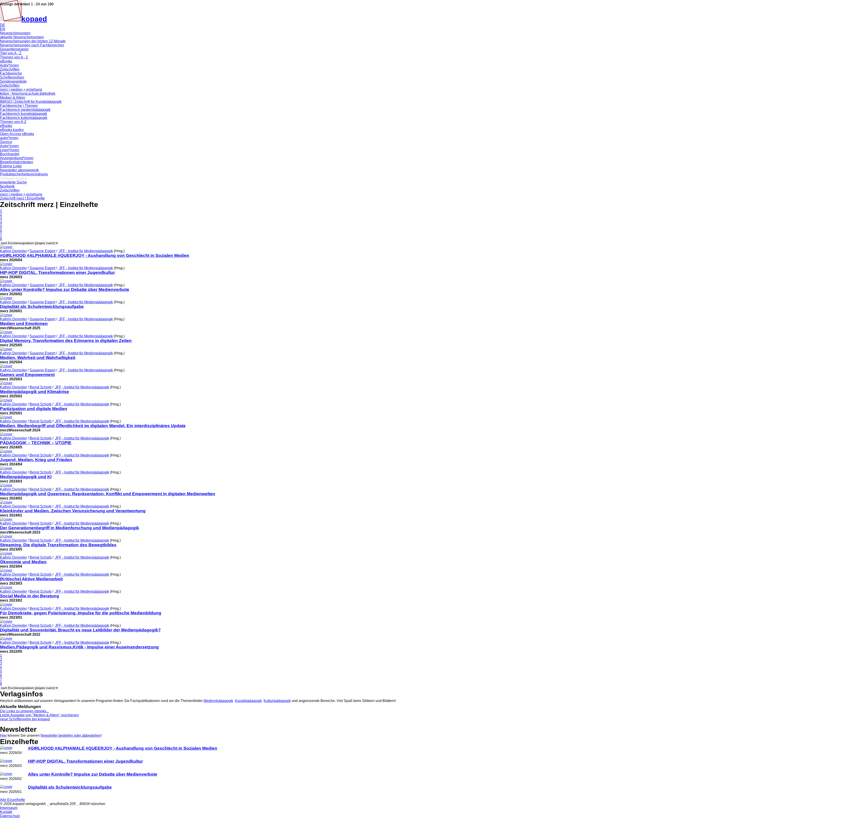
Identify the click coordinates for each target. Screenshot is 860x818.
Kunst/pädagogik (248, 701)
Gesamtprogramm (14, 49)
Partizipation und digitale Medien (33, 408)
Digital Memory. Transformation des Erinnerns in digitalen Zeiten (66, 340)
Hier (3, 735)
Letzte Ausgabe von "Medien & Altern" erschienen (39, 715)
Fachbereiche (11, 73)
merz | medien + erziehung (21, 89)
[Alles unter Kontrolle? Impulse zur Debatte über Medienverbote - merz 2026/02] (6, 774)
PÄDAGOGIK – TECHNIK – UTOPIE (35, 442)
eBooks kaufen (12, 130)
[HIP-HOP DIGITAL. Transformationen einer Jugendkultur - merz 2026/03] (6, 761)
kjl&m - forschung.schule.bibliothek (27, 93)
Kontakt (6, 812)
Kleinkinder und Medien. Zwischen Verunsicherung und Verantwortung (73, 510)
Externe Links (11, 166)
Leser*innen (9, 150)
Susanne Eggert (42, 251)
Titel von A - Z (11, 53)
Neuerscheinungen (15, 33)
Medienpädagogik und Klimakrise (34, 391)
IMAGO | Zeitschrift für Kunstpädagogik (31, 101)
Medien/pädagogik (218, 701)
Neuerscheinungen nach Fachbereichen (32, 45)
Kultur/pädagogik (277, 701)
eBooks (6, 61)
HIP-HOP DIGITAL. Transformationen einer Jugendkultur (57, 272)
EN (2, 29)
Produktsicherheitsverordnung (24, 174)
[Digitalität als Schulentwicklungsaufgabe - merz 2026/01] (6, 787)
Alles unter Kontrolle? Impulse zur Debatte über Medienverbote (64, 289)
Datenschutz (10, 816)
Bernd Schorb (41, 387)
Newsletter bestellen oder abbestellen (71, 735)
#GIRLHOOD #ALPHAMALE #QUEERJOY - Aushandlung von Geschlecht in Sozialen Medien (94, 255)
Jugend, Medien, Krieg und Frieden (36, 459)
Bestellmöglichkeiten (16, 162)
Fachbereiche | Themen (19, 106)
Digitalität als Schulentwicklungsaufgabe (42, 306)
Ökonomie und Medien (23, 562)
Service (6, 142)
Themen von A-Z (13, 122)
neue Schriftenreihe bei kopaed (25, 719)
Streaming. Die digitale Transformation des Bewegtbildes (58, 544)
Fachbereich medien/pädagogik (25, 110)
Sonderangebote (13, 81)
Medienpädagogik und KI (26, 476)
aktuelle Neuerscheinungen (22, 37)
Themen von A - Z (14, 57)
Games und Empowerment (27, 374)
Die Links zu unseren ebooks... (24, 711)
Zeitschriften (9, 69)
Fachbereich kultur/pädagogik (23, 118)
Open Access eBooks (17, 134)
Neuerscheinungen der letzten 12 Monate (33, 41)
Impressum (8, 808)
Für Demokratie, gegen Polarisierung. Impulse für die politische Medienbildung (80, 613)
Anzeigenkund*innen (16, 158)
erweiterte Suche (13, 182)
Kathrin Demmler (13, 251)
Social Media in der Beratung (29, 596)
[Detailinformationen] (6, 247)
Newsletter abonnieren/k (19, 170)
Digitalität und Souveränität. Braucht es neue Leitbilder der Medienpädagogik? (80, 630)
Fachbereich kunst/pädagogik (23, 114)
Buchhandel (9, 154)
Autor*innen (9, 65)
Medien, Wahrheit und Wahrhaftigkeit (37, 357)
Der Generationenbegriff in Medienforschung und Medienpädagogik (69, 527)
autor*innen (9, 138)
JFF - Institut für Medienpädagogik (85, 251)
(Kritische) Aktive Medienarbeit (31, 579)
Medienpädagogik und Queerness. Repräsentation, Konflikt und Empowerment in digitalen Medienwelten (107, 493)
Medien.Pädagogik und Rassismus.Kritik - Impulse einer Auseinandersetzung (79, 647)
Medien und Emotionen (24, 323)
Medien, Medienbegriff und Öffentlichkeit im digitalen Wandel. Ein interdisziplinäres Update (93, 425)
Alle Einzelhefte (12, 800)
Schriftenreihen (12, 77)
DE (2, 25)
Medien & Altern (12, 97)
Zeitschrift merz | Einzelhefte (22, 198)
